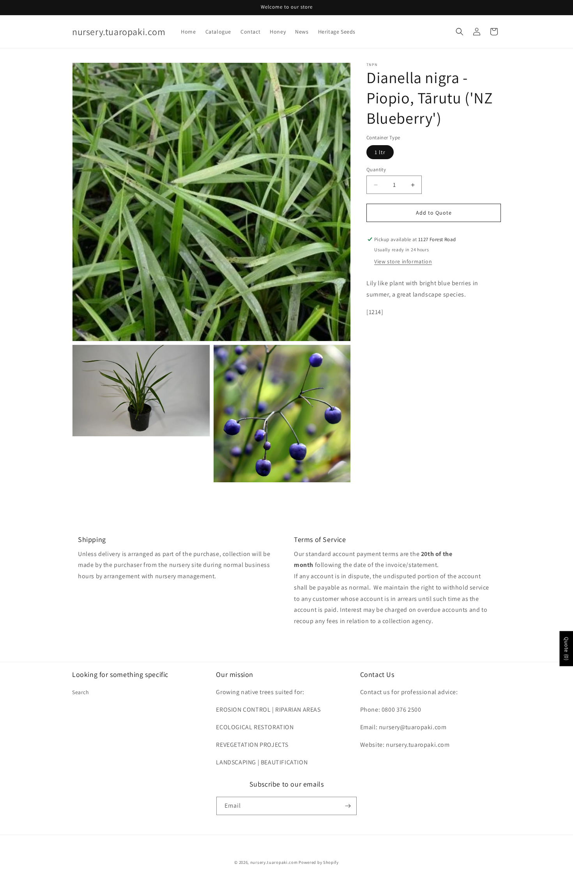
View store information (403, 261)
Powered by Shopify (319, 862)
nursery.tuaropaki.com (274, 862)
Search (80, 692)
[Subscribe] (347, 806)
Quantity (376, 169)
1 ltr (380, 152)
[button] (459, 31)
